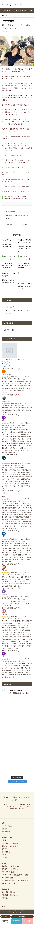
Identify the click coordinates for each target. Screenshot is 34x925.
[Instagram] (17, 813)
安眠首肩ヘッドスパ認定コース (11, 869)
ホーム (3, 906)
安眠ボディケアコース (8, 884)
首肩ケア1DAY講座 (7, 878)
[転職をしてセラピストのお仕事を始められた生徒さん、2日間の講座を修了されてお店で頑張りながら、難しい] (17, 728)
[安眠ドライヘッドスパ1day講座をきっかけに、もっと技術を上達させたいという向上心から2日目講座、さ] (17, 764)
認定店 (4, 855)
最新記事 (4, 15)
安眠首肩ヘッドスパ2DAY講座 (11, 866)
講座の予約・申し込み (8, 892)
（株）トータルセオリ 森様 (13, 155)
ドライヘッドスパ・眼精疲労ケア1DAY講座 (15, 875)
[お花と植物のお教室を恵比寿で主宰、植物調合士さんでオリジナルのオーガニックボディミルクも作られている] (17, 707)
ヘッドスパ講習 (16, 215)
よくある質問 (6, 852)
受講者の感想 (6, 832)
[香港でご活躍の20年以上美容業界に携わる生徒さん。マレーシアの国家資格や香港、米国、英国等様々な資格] (17, 745)
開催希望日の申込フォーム (10, 895)
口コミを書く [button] (8, 366)
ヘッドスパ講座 (8, 215)
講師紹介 (4, 849)
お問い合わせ (6, 898)
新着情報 (4, 829)
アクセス (4, 858)
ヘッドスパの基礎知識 (8, 22)
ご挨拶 (4, 840)
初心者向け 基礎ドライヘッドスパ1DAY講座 (15, 881)
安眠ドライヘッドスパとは (10, 846)
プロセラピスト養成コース (10, 872)
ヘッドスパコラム (7, 826)
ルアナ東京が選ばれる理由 (10, 843)
